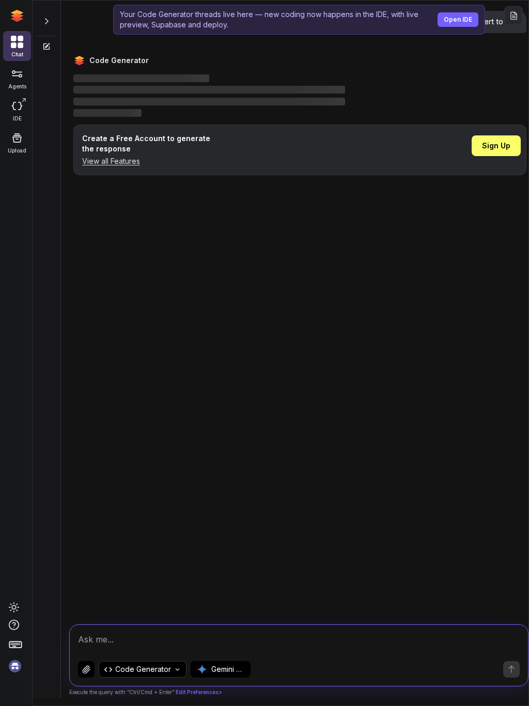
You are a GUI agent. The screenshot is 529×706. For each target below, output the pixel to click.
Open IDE (458, 19)
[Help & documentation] (17, 625)
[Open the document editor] (513, 15)
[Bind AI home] (17, 16)
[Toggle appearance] (14, 607)
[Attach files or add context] (86, 669)
